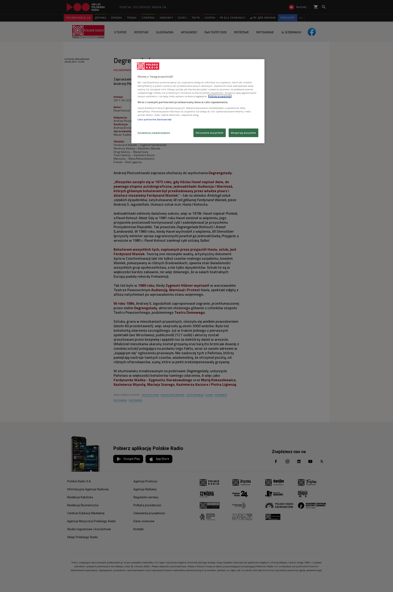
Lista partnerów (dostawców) (154, 119)
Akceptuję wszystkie (243, 132)
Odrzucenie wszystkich (210, 132)
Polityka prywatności (220, 96)
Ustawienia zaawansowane (154, 132)
